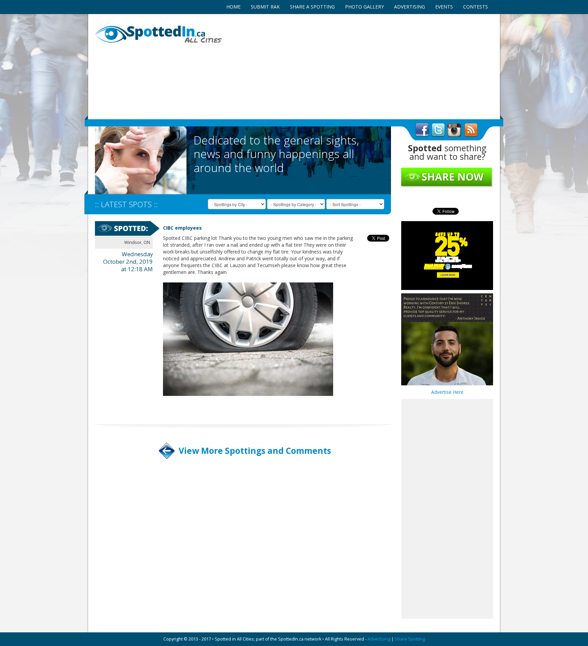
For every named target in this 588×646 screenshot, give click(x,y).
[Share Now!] (447, 177)
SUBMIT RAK (265, 6)
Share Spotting (410, 639)
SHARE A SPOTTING (312, 6)
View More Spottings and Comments (255, 450)
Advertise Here (447, 392)
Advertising (379, 639)
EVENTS (444, 6)
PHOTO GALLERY (364, 6)
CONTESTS (475, 6)
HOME (233, 6)
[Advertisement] (362, 66)
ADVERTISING (409, 6)
